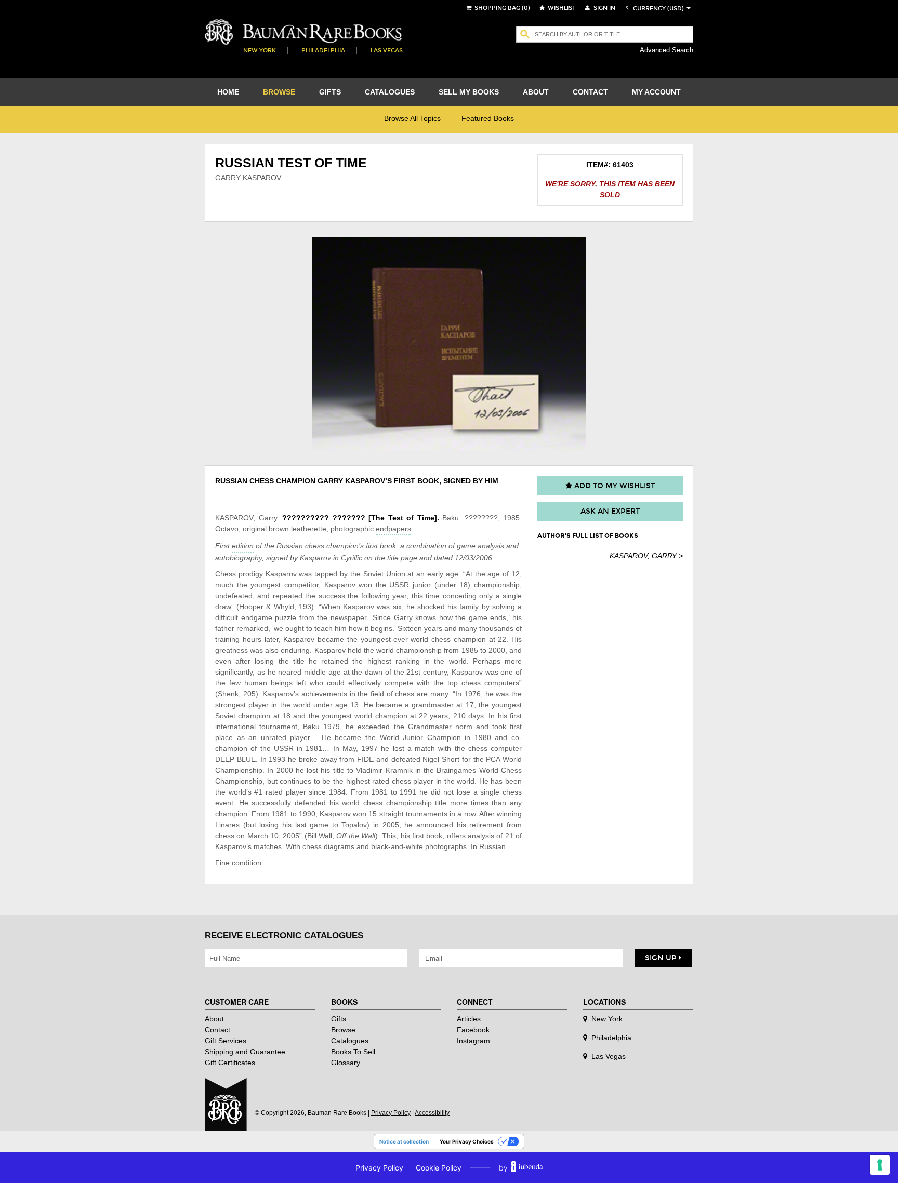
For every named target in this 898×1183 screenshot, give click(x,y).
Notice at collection (404, 1141)
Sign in (603, 8)
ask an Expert (610, 511)
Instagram (473, 1041)
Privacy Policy (391, 1113)
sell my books (469, 92)
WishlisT (561, 8)
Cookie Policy (438, 1167)
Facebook (473, 1030)
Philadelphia (323, 50)
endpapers (393, 529)
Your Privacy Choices (467, 1141)
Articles (469, 1019)
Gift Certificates (230, 1062)
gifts (330, 92)
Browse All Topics (412, 118)
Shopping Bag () (501, 8)
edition (243, 546)
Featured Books (487, 118)
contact (590, 92)
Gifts (338, 1019)
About (214, 1019)
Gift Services (225, 1041)
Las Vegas (387, 50)
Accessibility (432, 1113)
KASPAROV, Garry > (646, 556)
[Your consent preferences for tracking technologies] (880, 1165)
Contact (217, 1030)
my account (656, 92)
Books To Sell (353, 1051)
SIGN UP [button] (662, 957)
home (228, 92)
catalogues (390, 92)
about (536, 92)
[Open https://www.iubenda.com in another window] (527, 1168)
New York (259, 50)
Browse (343, 1030)
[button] (653, 8)
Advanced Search (666, 50)
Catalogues (349, 1041)
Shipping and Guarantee (245, 1051)
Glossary (345, 1062)
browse (279, 92)
